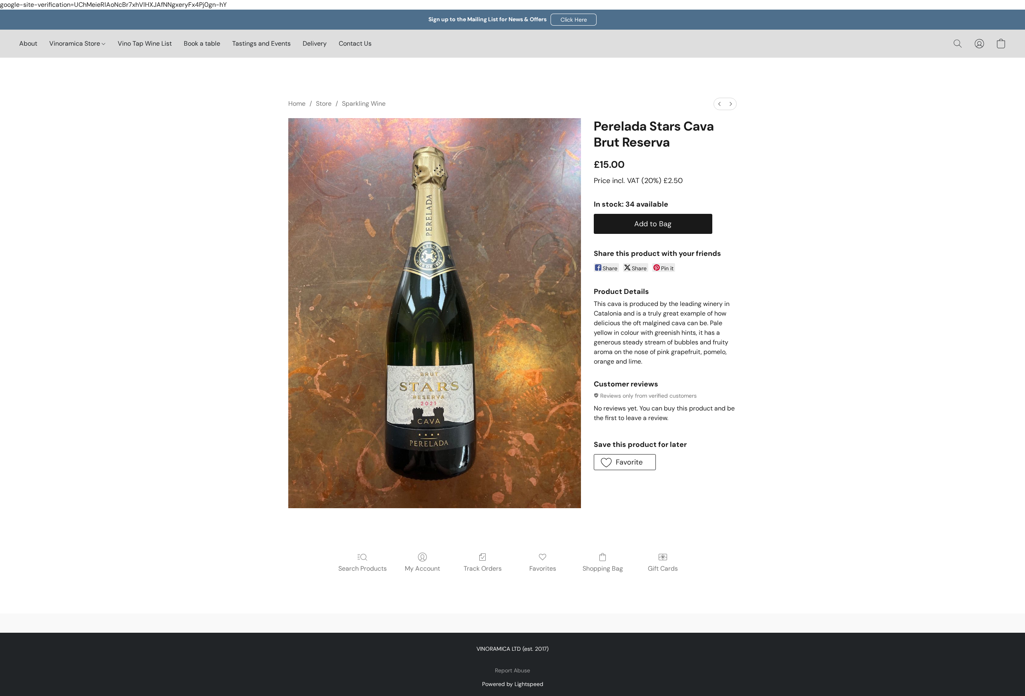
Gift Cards (663, 568)
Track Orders (483, 568)
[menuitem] (719, 104)
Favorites (542, 568)
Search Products (362, 568)
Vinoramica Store (75, 43)
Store (324, 103)
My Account (422, 568)
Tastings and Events (261, 43)
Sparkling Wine (364, 103)
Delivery (315, 43)
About (28, 43)
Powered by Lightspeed (512, 684)
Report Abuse (512, 670)
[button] (574, 20)
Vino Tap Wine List (145, 43)
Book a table (202, 43)
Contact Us (355, 43)
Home (296, 103)
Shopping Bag (603, 568)
